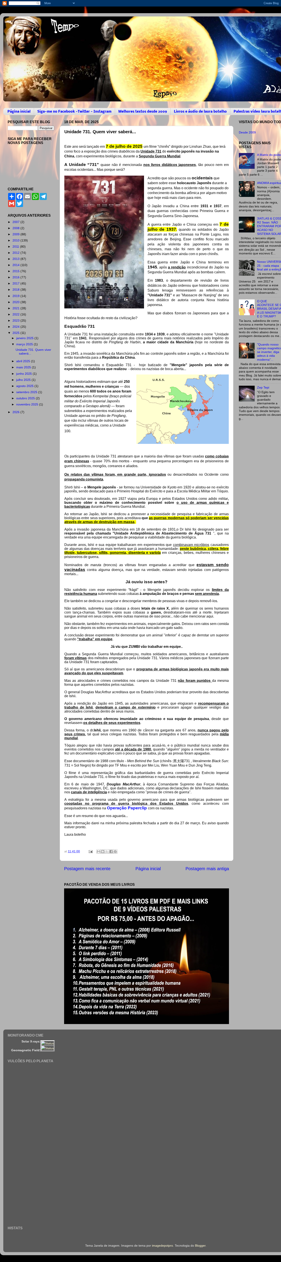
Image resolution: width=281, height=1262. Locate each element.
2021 (16, 308)
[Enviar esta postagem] (90, 851)
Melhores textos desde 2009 (142, 111)
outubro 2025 (26, 398)
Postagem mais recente (87, 868)
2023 (16, 320)
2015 (16, 271)
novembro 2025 (27, 404)
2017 (16, 283)
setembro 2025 (27, 392)
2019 (16, 296)
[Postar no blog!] (103, 851)
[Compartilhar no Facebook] (111, 851)
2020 (16, 302)
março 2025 (25, 344)
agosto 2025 (25, 386)
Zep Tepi (263, 387)
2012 (16, 252)
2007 (16, 222)
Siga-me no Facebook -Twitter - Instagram (74, 111)
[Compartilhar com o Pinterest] (115, 851)
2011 (16, 246)
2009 (16, 234)
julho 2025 (24, 380)
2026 (16, 412)
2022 (16, 314)
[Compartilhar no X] (107, 851)
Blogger (200, 1245)
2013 (16, 259)
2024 (16, 326)
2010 (16, 240)
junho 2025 (24, 373)
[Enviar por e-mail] (98, 851)
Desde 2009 (247, 132)
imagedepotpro (162, 1245)
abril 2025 (23, 361)
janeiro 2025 (25, 338)
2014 (16, 265)
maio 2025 (24, 367)
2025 (16, 333)
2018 (16, 289)
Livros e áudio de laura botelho (200, 111)
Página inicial (19, 111)
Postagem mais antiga (207, 868)
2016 (16, 277)
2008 (16, 228)
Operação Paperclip (127, 808)
